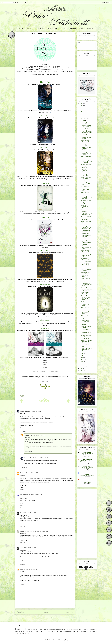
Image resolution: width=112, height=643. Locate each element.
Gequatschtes (60, 629)
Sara (45, 366)
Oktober (83, 116)
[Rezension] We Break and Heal (87, 475)
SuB (56, 28)
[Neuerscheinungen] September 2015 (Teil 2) (86, 202)
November (84, 114)
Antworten (22, 427)
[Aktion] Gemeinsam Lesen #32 (86, 210)
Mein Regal (25, 631)
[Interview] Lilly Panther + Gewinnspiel (84, 171)
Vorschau (63, 28)
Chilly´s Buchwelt (87, 459)
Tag (22, 395)
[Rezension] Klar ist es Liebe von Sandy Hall (86, 183)
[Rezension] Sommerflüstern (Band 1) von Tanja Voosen (86, 136)
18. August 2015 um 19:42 (29, 513)
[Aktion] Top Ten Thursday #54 (85, 193)
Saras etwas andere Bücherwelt (32, 562)
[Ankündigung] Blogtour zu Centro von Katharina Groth (86, 260)
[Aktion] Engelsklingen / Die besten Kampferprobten (86, 179)
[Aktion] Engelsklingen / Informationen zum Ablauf (86, 317)
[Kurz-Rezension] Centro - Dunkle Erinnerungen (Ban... (85, 188)
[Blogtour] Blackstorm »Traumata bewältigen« (86, 236)
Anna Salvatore (24, 494)
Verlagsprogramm (20, 633)
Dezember (84, 111)
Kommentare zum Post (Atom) (48, 617)
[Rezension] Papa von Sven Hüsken (86, 122)
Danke (81, 28)
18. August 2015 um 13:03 (39, 435)
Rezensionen (39, 28)
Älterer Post (70, 612)
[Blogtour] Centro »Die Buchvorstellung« (86, 214)
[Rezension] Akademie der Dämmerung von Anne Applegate (86, 289)
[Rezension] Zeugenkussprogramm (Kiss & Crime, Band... (86, 246)
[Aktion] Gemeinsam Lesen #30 (86, 327)
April (82, 359)
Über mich (29, 28)
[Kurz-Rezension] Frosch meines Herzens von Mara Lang (86, 265)
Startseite (20, 28)
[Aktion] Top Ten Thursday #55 (85, 141)
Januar (83, 366)
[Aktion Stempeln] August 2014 (85, 293)
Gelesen (49, 28)
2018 (81, 103)
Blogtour (18, 629)
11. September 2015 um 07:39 (40, 457)
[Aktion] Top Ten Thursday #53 (85, 251)
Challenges (73, 28)
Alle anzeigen (93, 485)
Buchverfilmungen (38, 629)
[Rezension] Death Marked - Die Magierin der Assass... (85, 274)
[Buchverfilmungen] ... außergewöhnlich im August (86, 312)
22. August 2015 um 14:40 (29, 547)
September (84, 118)
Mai (82, 357)
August (83, 120)
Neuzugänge (65, 631)
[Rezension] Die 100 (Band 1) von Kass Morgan (86, 153)
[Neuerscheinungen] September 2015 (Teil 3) (86, 149)
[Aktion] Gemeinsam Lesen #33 (86, 157)
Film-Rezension (50, 629)
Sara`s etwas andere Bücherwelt (32, 523)
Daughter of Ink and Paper (52, 73)
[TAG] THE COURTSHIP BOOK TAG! (86, 207)
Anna (45, 364)
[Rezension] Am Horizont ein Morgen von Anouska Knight (86, 131)
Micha (45, 362)
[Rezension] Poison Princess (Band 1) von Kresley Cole (86, 227)
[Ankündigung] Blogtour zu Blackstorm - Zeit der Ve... (85, 303)
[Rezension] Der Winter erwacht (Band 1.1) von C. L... (86, 331)
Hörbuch (84, 629)
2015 (81, 110)
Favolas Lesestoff (87, 479)
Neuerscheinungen (49, 631)
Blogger (67, 639)
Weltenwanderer (24, 411)
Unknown (27, 435)
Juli (82, 353)
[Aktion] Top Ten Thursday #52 (85, 308)
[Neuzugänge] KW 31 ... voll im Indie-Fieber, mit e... (86, 337)
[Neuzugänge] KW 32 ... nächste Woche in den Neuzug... (86, 284)
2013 (81, 370)
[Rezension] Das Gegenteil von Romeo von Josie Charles (85, 322)
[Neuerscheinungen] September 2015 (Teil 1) (86, 255)
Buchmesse (30, 629)
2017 (81, 105)
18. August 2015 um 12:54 (35, 411)
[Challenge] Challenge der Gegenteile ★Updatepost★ (86, 341)
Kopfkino (45, 367)
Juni (82, 355)
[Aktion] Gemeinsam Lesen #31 (86, 270)
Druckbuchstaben (87, 466)
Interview (90, 629)
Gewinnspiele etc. (73, 629)
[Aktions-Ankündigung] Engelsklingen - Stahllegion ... (86, 349)
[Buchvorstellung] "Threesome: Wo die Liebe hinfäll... (86, 161)
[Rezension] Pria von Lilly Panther (86, 174)
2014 (81, 368)
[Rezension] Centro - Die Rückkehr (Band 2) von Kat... (86, 197)
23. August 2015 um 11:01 (32, 569)
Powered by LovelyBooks (87, 38)
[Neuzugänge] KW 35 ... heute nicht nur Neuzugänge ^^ (86, 127)
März (82, 361)
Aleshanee (35, 371)
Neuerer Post (20, 612)
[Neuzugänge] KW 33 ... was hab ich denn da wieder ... (86, 218)
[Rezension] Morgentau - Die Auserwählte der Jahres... (85, 297)
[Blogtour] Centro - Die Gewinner (86, 144)
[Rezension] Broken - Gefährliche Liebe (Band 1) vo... (86, 232)
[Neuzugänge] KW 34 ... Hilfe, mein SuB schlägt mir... (86, 166)
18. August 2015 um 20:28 (41, 531)
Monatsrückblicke (35, 631)
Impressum (90, 28)
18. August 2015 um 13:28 (32, 473)
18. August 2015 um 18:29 (35, 494)
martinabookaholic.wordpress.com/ (87, 473)
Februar (83, 364)
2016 (81, 108)
